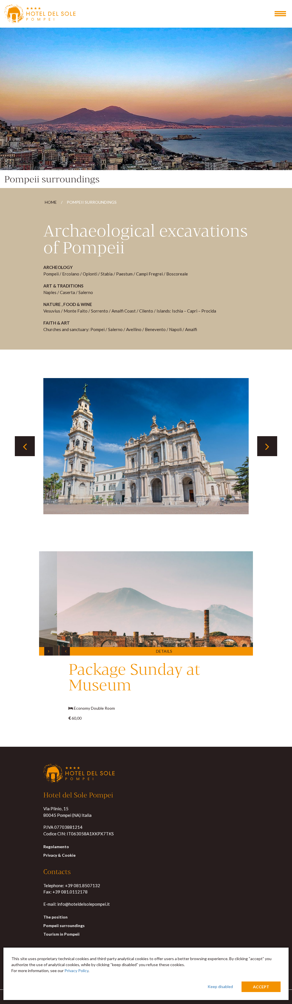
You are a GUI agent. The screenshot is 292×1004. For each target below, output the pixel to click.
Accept (261, 986)
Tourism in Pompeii (61, 934)
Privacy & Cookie (59, 855)
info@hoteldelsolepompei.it (83, 904)
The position (55, 917)
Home (51, 202)
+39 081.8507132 (82, 885)
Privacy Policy (76, 970)
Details (146, 651)
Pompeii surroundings (64, 925)
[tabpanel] (146, 446)
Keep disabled (220, 986)
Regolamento (56, 846)
